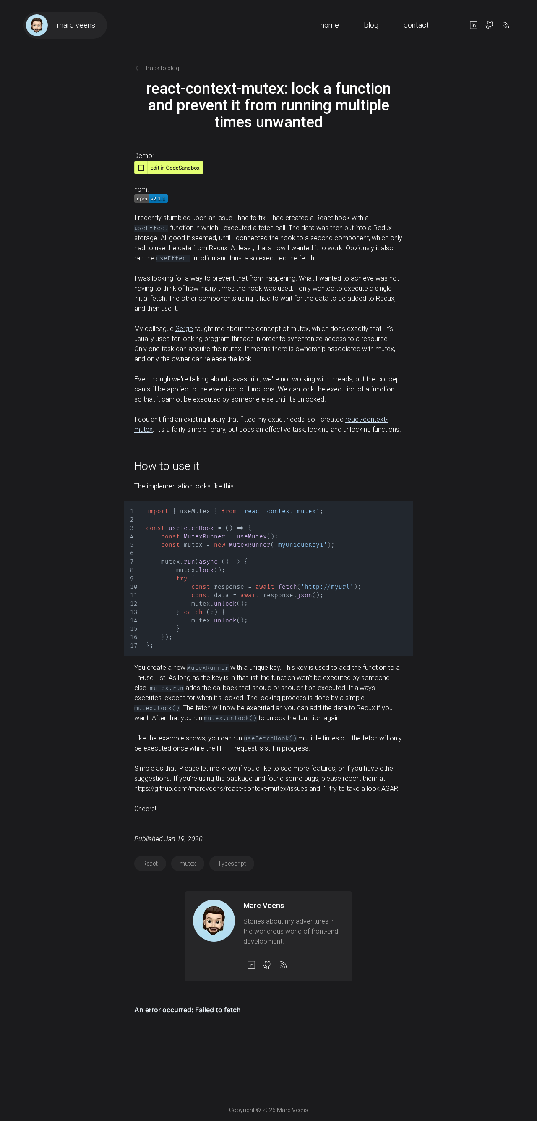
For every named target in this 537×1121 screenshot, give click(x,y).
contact (416, 25)
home (330, 25)
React (150, 863)
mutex (188, 863)
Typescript (232, 863)
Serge (184, 329)
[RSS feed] (506, 25)
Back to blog (162, 68)
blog (371, 25)
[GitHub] (490, 25)
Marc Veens (263, 905)
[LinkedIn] (474, 25)
